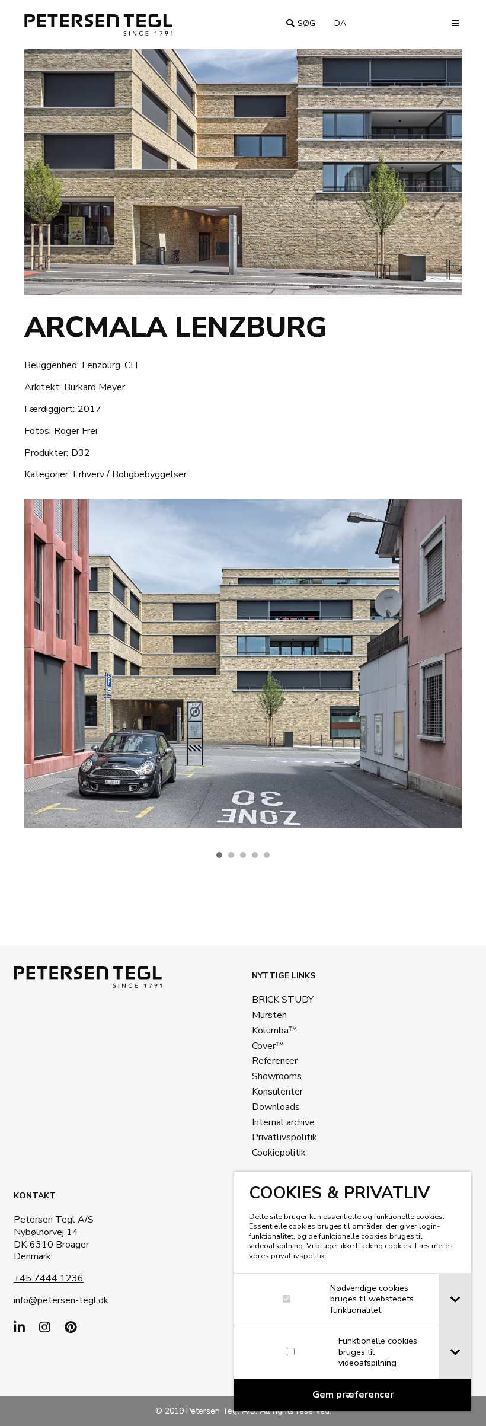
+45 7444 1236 (49, 1278)
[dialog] (352, 1291)
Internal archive (283, 1122)
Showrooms (277, 1076)
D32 (80, 453)
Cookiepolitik (279, 1152)
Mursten (269, 1015)
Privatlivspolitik (284, 1137)
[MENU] (452, 23)
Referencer (275, 1060)
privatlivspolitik (298, 1255)
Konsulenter (277, 1091)
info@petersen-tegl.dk (61, 1300)
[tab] (455, 1300)
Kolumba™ (275, 1030)
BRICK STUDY (283, 999)
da (345, 23)
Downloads (276, 1107)
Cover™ (268, 1045)
